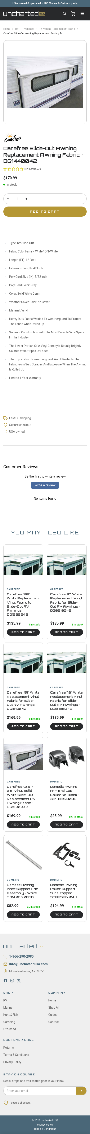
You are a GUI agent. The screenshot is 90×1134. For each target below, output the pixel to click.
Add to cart (23, 632)
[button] (13, 169)
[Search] (64, 13)
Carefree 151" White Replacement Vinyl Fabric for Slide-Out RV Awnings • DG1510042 (23, 700)
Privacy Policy (12, 1062)
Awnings (29, 28)
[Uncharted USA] (24, 13)
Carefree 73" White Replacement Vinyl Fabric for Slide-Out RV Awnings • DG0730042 (66, 700)
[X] (19, 980)
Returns (8, 1047)
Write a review (45, 485)
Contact (53, 1022)
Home (6, 28)
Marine (8, 1007)
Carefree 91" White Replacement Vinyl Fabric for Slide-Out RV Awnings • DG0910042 (66, 602)
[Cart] (73, 13)
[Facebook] (5, 980)
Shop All (53, 1007)
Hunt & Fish (10, 1014)
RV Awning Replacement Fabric (57, 28)
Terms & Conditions (16, 1054)
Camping (9, 1022)
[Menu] (82, 13)
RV (17, 28)
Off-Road (9, 1029)
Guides (52, 1014)
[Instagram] (12, 980)
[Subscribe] (81, 1091)
